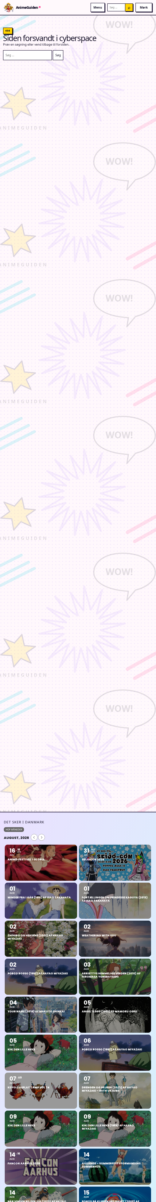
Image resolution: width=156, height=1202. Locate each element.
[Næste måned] (41, 837)
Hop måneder (14, 829)
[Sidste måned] (34, 837)
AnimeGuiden (28, 7)
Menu (97, 7)
